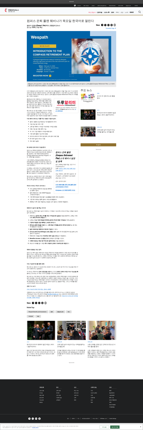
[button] (139, 12)
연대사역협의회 (113, 400)
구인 (78, 418)
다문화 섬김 (59, 397)
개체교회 (99, 127)
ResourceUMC (112, 5)
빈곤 (92, 400)
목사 (69, 311)
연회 (98, 93)
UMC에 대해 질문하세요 (101, 5)
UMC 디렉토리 (86, 5)
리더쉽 (41, 393)
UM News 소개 (103, 418)
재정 (38, 316)
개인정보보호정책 (86, 418)
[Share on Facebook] (102, 25)
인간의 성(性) (94, 393)
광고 (68, 418)
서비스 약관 (95, 418)
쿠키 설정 (104, 427)
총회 (112, 12)
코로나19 (106, 12)
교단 (122, 12)
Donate (132, 12)
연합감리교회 (128, 5)
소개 (126, 12)
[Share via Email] (115, 25)
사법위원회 (111, 395)
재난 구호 (76, 390)
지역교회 (31, 316)
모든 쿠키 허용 (115, 427)
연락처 (73, 418)
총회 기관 (111, 397)
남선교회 (41, 397)
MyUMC (136, 5)
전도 (57, 387)
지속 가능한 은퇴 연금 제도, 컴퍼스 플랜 (39, 289)
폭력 (92, 402)
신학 (75, 397)
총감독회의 (111, 393)
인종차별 (99, 12)
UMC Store (120, 5)
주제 (117, 12)
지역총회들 (111, 407)
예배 (75, 400)
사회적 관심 (94, 387)
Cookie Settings (112, 418)
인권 (92, 395)
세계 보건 (76, 393)
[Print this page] (111, 25)
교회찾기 (93, 5)
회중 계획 (41, 395)
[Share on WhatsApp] (108, 25)
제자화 (57, 393)
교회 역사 (76, 395)
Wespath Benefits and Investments (37, 311)
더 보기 (98, 145)
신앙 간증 (41, 390)
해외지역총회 (112, 404)
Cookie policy (35, 427)
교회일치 (58, 400)
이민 (92, 390)
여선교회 (41, 400)
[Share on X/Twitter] (105, 25)
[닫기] (140, 426)
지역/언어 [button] (79, 5)
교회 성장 (58, 390)
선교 (98, 110)
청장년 (41, 402)
